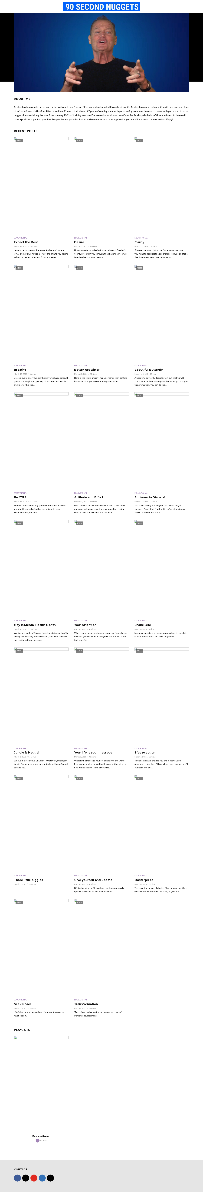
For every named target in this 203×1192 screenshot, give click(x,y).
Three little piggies (28, 880)
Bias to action (144, 752)
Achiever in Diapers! (149, 497)
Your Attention (85, 625)
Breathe (20, 370)
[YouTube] (33, 1178)
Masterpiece (143, 880)
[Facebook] (17, 1178)
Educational (20, 238)
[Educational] (41, 1084)
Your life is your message (93, 752)
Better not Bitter (87, 370)
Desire (79, 242)
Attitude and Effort (88, 497)
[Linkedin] (42, 1178)
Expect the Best (26, 242)
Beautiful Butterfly (148, 370)
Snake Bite (142, 625)
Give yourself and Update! (93, 880)
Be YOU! (20, 497)
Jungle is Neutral (26, 752)
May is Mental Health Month (35, 625)
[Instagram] (25, 1178)
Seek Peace (23, 1004)
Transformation (86, 1004)
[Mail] (50, 1178)
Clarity (139, 242)
